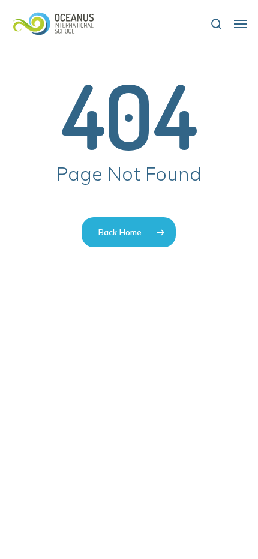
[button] (240, 24)
